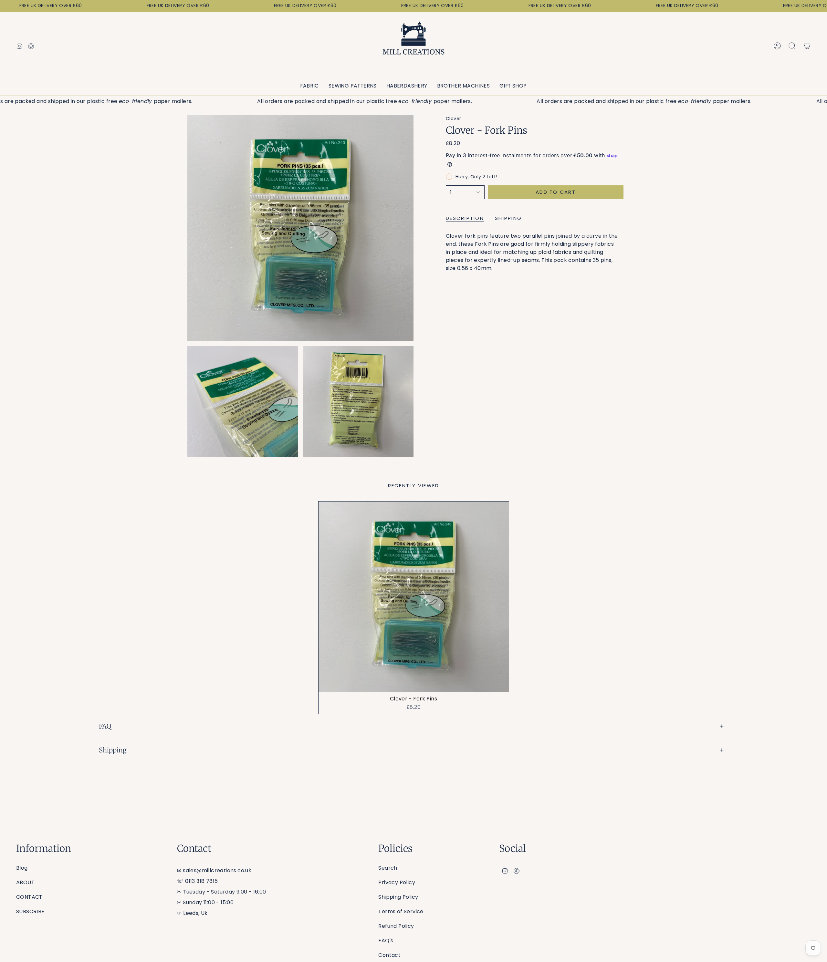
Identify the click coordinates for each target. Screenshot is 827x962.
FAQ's (385, 940)
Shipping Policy (398, 897)
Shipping (113, 750)
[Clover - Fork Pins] (414, 597)
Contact (389, 955)
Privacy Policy (396, 882)
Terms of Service (400, 911)
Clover (453, 118)
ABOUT (25, 882)
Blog (22, 868)
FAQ (105, 726)
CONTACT (29, 897)
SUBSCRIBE (30, 911)
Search (387, 868)
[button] (309, 86)
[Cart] (807, 45)
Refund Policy (396, 926)
